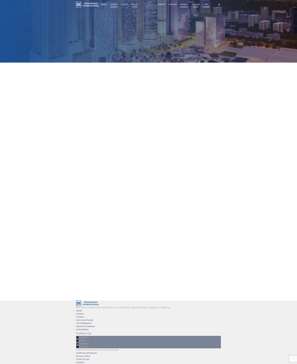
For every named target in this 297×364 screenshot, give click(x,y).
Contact (80, 317)
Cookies (80, 362)
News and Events (84, 320)
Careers (172, 4)
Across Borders (114, 5)
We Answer (206, 5)
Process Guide (196, 5)
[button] (219, 4)
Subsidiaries (82, 329)
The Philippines (84, 323)
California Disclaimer (86, 353)
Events (124, 4)
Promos (161, 4)
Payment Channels (184, 5)
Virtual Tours (134, 5)
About (79, 311)
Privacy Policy (83, 356)
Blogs (104, 4)
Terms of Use (82, 359)
